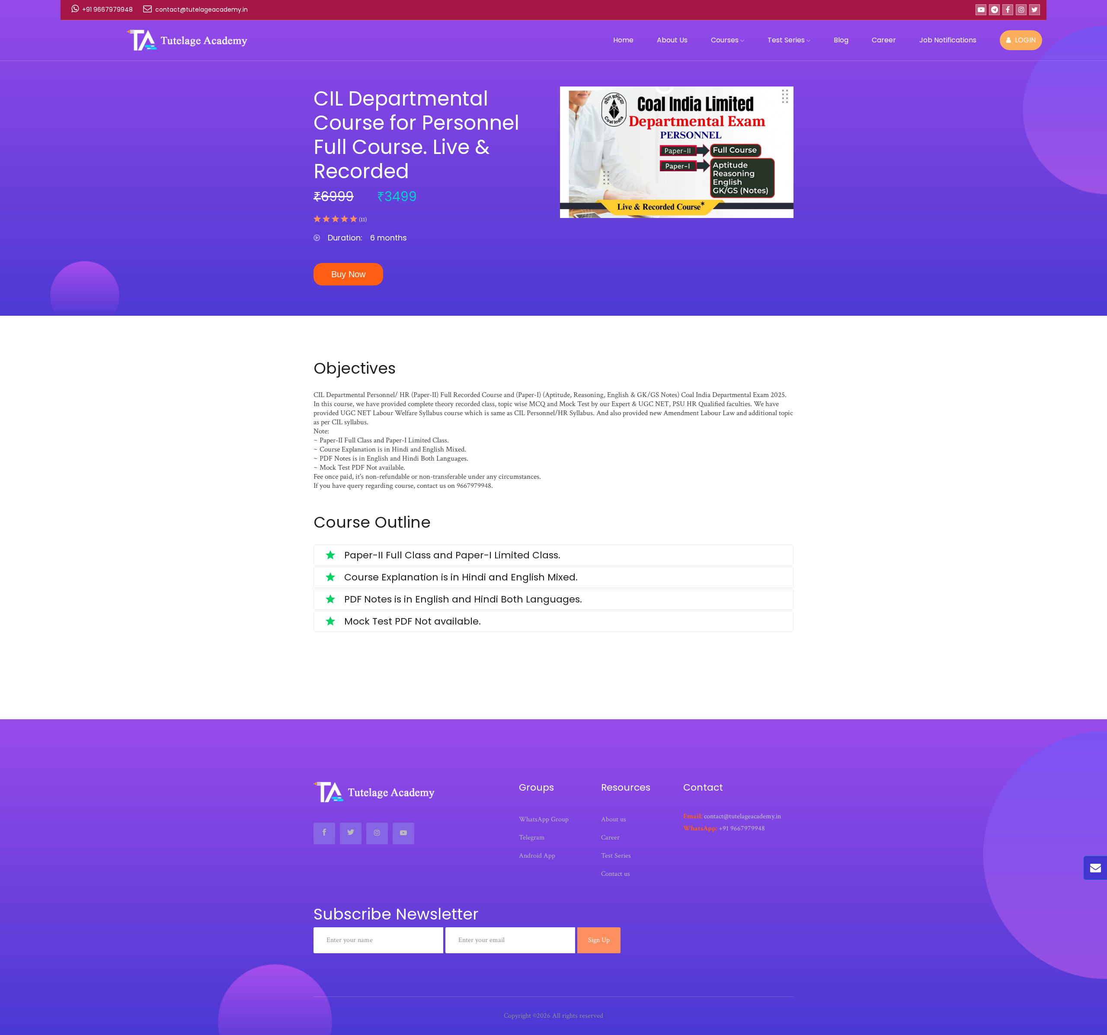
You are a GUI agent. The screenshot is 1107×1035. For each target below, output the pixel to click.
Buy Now (348, 274)
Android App (537, 855)
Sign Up (599, 940)
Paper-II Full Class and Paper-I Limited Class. (451, 555)
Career (884, 40)
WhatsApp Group (544, 819)
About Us (672, 40)
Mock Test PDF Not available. (411, 621)
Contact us (615, 873)
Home (623, 40)
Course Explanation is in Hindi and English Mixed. (460, 577)
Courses (725, 40)
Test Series (787, 40)
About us (613, 819)
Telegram (532, 837)
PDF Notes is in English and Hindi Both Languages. (462, 599)
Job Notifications (947, 40)
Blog (841, 40)
